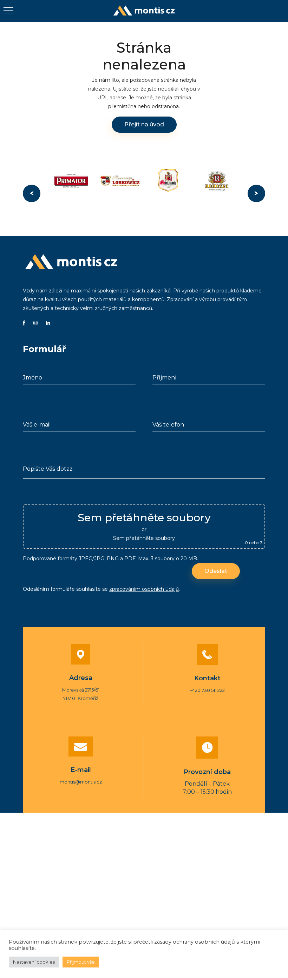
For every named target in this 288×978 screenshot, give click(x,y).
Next (256, 193)
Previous (31, 193)
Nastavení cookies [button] (34, 962)
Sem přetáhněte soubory (144, 538)
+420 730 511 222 (207, 690)
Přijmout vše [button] (81, 962)
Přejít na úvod (144, 124)
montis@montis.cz (81, 782)
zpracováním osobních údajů (144, 589)
